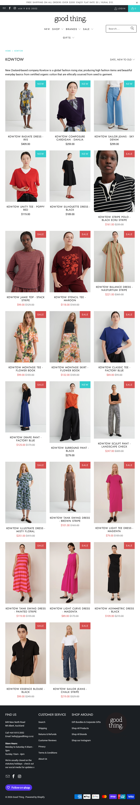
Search (41, 722)
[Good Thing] (70, 19)
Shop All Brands (79, 734)
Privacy (41, 746)
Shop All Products (80, 728)
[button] (58, 29)
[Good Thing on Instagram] (14, 8)
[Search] (132, 29)
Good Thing (18, 797)
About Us (42, 759)
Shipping (42, 728)
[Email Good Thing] (4, 8)
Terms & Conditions (47, 752)
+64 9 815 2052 (28, 8)
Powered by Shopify (35, 797)
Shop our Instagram (81, 740)
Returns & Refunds (47, 734)
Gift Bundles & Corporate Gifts (86, 722)
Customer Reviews (47, 740)
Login (121, 8)
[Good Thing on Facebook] (9, 8)
